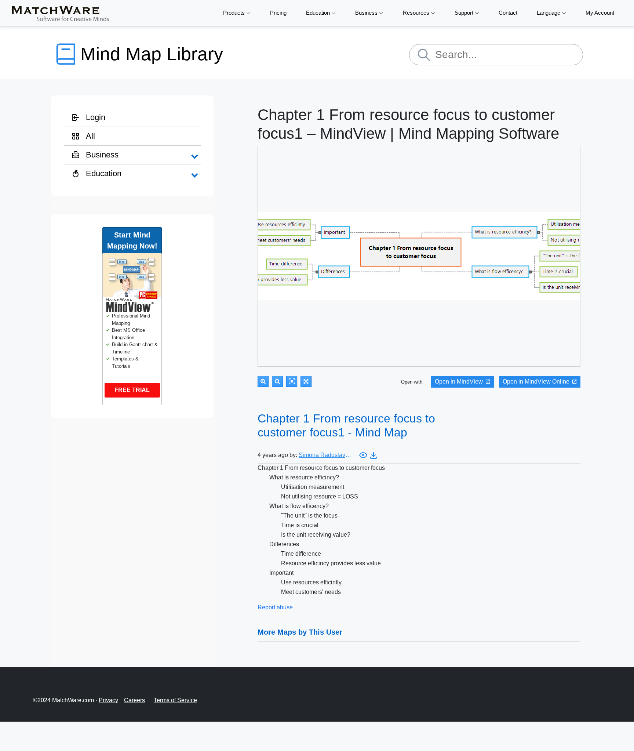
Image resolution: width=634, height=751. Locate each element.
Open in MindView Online (536, 381)
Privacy (108, 700)
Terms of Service (175, 700)
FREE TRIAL (132, 390)
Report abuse (275, 607)
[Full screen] (305, 381)
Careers (134, 700)
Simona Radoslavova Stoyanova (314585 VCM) (326, 455)
